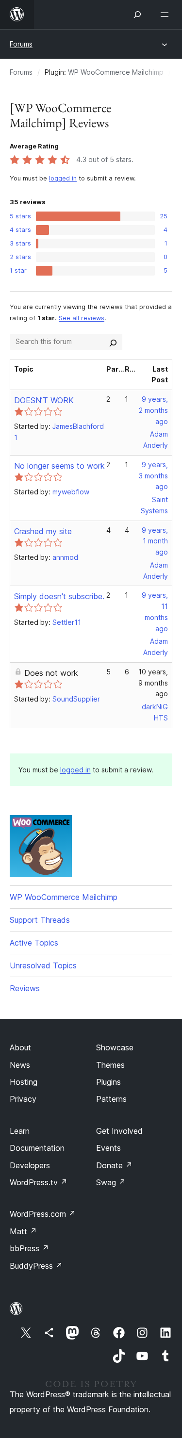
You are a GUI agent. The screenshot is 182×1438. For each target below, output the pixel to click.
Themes (110, 1065)
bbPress (29, 1248)
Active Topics (34, 943)
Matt (23, 1231)
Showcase (114, 1047)
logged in (63, 178)
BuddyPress (36, 1266)
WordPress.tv (38, 1182)
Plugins (108, 1082)
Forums (21, 44)
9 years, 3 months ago (153, 475)
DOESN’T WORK (44, 400)
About (20, 1047)
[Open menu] (166, 14)
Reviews (25, 988)
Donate (114, 1165)
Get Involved (119, 1131)
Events (108, 1148)
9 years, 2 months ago (153, 410)
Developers (30, 1165)
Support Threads (40, 920)
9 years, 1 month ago (155, 541)
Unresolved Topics (43, 965)
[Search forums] (113, 341)
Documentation (37, 1148)
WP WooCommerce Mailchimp (116, 72)
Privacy (23, 1099)
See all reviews (81, 318)
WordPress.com (43, 1214)
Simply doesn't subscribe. (59, 596)
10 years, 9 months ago (153, 683)
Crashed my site (43, 531)
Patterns (111, 1099)
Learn (20, 1131)
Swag (111, 1182)
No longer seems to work (59, 466)
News (20, 1065)
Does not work (51, 673)
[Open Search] (137, 14)
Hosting (23, 1082)
